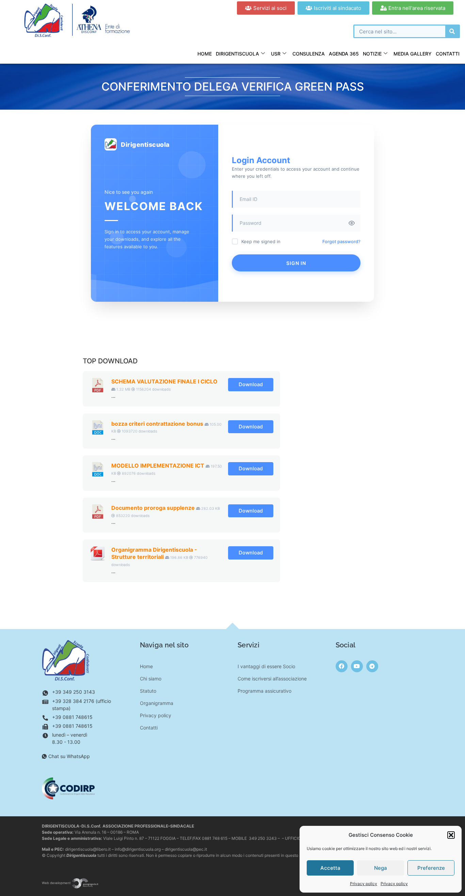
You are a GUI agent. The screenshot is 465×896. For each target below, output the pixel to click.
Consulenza (308, 54)
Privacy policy (363, 883)
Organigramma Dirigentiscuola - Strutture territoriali (154, 553)
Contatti (448, 54)
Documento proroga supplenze (153, 507)
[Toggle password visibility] (352, 223)
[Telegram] (372, 666)
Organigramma (156, 703)
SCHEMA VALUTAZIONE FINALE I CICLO (164, 381)
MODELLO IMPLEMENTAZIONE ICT (157, 465)
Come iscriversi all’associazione (272, 678)
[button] (451, 835)
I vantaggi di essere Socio (266, 666)
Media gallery (413, 54)
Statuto (148, 691)
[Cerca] (452, 31)
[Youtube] (357, 666)
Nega (380, 868)
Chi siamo (150, 678)
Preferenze (431, 868)
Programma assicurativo (264, 691)
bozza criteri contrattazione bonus (157, 423)
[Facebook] (342, 666)
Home (204, 54)
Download (251, 384)
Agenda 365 (344, 54)
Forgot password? (341, 241)
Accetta (330, 868)
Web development (56, 883)
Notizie (372, 54)
